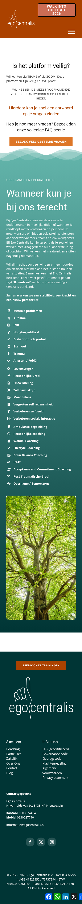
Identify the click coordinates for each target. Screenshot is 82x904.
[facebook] (30, 842)
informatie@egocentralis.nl (25, 825)
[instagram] (52, 842)
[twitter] (41, 842)
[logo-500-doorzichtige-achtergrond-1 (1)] (41, 676)
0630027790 (25, 817)
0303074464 (27, 813)
